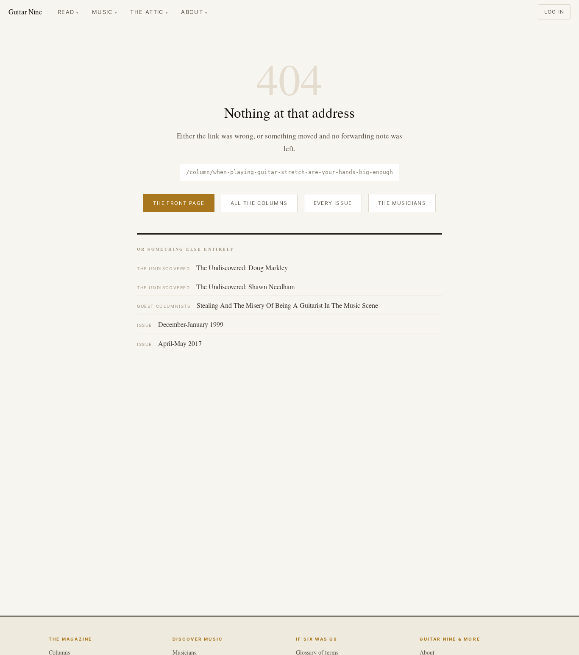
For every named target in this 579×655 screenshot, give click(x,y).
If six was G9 (317, 638)
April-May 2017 (169, 343)
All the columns (259, 203)
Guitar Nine (25, 12)
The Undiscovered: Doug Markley (212, 267)
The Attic (149, 11)
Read (68, 11)
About (194, 11)
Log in (554, 11)
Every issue (333, 203)
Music (104, 11)
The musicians (402, 203)
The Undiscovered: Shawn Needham (216, 286)
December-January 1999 (180, 324)
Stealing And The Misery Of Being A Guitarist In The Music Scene (257, 305)
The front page (179, 203)
